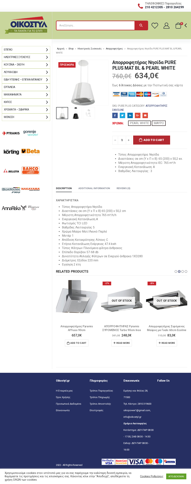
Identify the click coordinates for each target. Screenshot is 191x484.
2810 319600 (144, 407)
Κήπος (8, 102)
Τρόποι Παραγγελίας (101, 394)
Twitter (122, 115)
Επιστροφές (96, 414)
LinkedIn (130, 115)
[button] (176, 271)
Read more (78, 343)
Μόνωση (9, 117)
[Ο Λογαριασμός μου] (167, 25)
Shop (70, 48)
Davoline (118, 109)
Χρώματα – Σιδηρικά (16, 109)
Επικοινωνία (63, 414)
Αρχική (60, 48)
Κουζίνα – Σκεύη (14, 64)
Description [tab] (64, 188)
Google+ (137, 115)
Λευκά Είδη (11, 72)
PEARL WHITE (139, 123)
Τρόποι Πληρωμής (100, 401)
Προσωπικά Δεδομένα (68, 407)
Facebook (115, 115)
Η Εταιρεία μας (64, 394)
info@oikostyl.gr (132, 420)
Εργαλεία (9, 87)
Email (145, 115)
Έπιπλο (8, 49)
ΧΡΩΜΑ (117, 123)
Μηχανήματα (13, 94)
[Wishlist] (155, 25)
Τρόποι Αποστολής (100, 407)
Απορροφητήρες (114, 48)
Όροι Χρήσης (63, 401)
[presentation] (57, 82)
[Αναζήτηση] (141, 25)
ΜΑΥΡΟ (159, 123)
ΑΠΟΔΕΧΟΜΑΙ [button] (176, 476)
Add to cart (153, 140)
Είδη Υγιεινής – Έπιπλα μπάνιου (23, 79)
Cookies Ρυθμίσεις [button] (151, 476)
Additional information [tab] (94, 188)
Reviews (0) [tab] (123, 188)
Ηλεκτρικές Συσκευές (90, 48)
